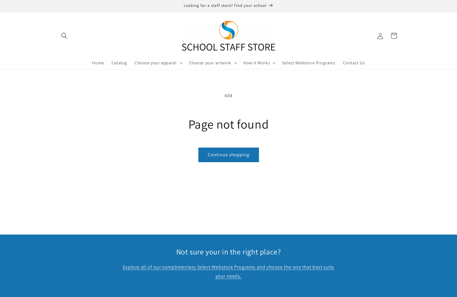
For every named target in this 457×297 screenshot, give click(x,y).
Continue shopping (229, 155)
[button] (64, 36)
